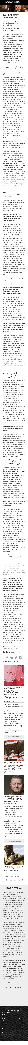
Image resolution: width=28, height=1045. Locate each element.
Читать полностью (14, 737)
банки (10, 647)
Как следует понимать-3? (15, 880)
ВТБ (14, 647)
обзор (10, 649)
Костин (18, 647)
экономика (15, 649)
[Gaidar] (13, 2)
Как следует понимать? (12, 876)
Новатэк (5, 649)
